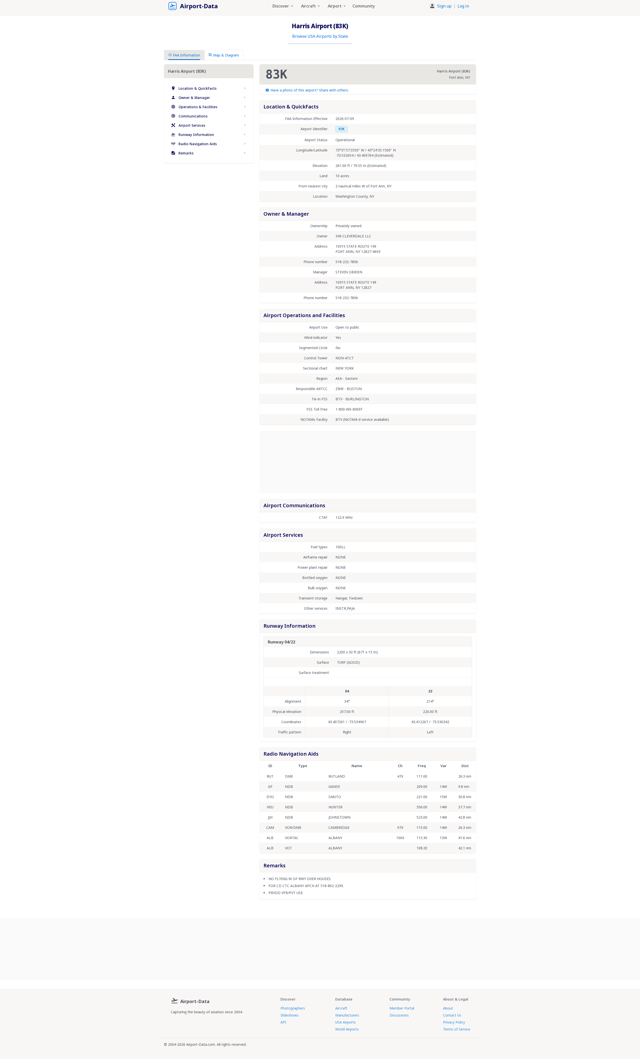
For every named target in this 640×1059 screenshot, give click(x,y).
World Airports (347, 1029)
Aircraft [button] (308, 6)
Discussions (399, 1015)
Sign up (444, 6)
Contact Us (452, 1015)
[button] (449, 6)
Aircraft (341, 1008)
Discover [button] (280, 6)
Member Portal (402, 1008)
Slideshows (289, 1015)
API (283, 1022)
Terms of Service (456, 1029)
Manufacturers (347, 1015)
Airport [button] (335, 6)
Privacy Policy (454, 1022)
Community (363, 6)
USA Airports (345, 1022)
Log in (463, 6)
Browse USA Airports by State (320, 36)
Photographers (292, 1008)
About (448, 1008)
